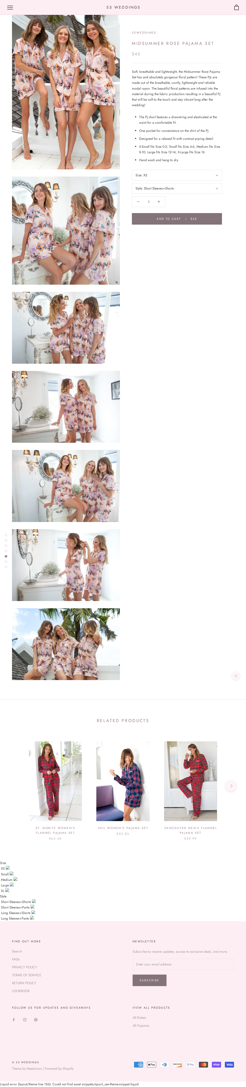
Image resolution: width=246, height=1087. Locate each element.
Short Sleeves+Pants (16, 907)
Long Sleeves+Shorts (16, 912)
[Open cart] (236, 7)
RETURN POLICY (24, 983)
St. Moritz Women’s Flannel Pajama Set (55, 830)
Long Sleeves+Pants (15, 918)
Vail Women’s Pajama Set (123, 828)
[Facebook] (13, 1019)
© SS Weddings (25, 1062)
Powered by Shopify (59, 1068)
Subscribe (150, 980)
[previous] (15, 785)
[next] (231, 785)
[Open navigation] (10, 8)
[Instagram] (24, 1019)
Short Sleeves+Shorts (16, 901)
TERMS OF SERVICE (26, 975)
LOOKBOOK (21, 991)
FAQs (16, 959)
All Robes (139, 1017)
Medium (7, 879)
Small (5, 874)
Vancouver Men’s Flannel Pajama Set (190, 830)
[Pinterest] (35, 1019)
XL (3, 890)
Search (17, 951)
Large (5, 885)
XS (3, 868)
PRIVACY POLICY (24, 967)
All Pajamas (141, 1025)
